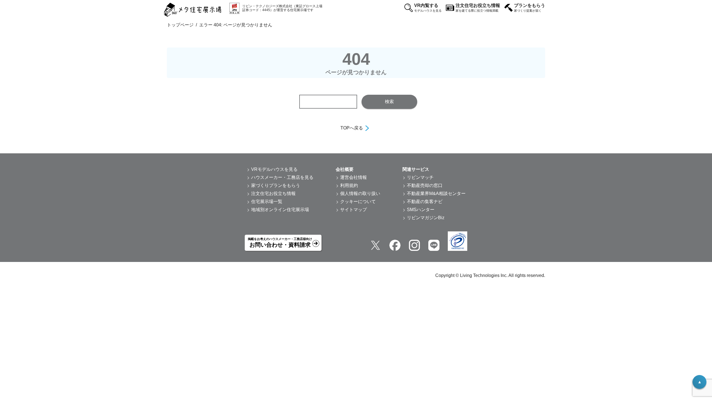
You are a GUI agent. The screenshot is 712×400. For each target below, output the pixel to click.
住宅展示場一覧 (266, 201)
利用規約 (349, 185)
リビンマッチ (420, 177)
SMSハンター (420, 209)
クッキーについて (358, 201)
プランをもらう (529, 7)
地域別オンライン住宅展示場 (280, 209)
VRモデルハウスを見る (274, 169)
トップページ (180, 24)
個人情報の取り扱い (360, 193)
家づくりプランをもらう (275, 185)
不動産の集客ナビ (424, 201)
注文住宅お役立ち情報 (478, 7)
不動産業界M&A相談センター (436, 193)
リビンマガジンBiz (425, 217)
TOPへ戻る (351, 128)
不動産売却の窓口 (424, 185)
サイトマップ (353, 209)
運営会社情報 (353, 177)
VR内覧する (428, 7)
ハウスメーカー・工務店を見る (282, 177)
